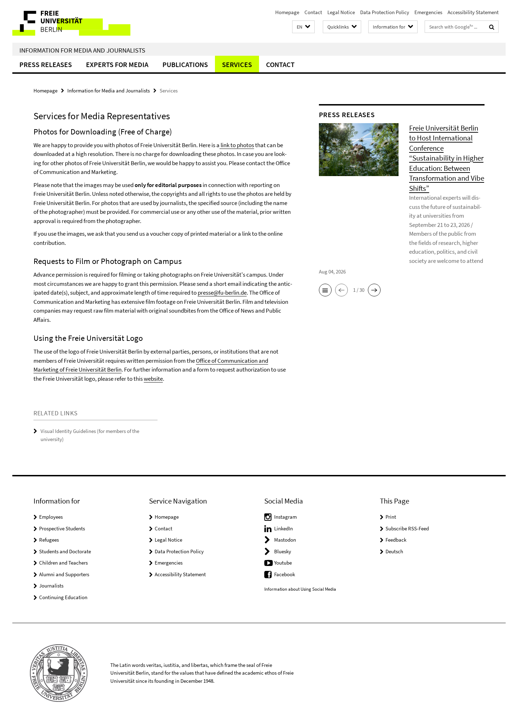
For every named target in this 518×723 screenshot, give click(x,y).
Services (237, 64)
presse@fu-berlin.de (222, 292)
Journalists (51, 585)
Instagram (285, 516)
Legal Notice (341, 12)
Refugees (49, 539)
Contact (313, 12)
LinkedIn (283, 528)
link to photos (237, 145)
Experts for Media (117, 64)
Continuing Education (63, 597)
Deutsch (394, 551)
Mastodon (285, 539)
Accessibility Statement (473, 12)
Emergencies (428, 12)
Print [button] (391, 516)
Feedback (396, 539)
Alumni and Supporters (64, 574)
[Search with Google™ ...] (491, 26)
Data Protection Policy (384, 12)
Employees (51, 516)
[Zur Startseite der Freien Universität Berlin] (71, 21)
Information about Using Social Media (300, 589)
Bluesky (282, 551)
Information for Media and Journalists (82, 50)
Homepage (287, 12)
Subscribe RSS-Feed (407, 528)
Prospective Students (62, 528)
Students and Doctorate (65, 551)
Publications (185, 64)
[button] (303, 27)
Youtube (283, 562)
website (153, 378)
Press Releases (45, 64)
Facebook (284, 574)
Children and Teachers (63, 562)
